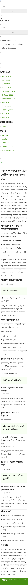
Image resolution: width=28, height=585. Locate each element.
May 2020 (6, 114)
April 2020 (6, 117)
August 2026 (7, 76)
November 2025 (8, 91)
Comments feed (8, 146)
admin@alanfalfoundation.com (13, 44)
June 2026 (6, 84)
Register (5, 135)
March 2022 (6, 106)
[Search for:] (14, 6)
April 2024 (6, 102)
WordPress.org (8, 150)
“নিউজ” (4, 126)
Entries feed (6, 143)
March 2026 (6, 87)
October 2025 (7, 95)
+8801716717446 (9, 40)
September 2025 (8, 99)
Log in (4, 139)
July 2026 (6, 80)
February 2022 (7, 110)
